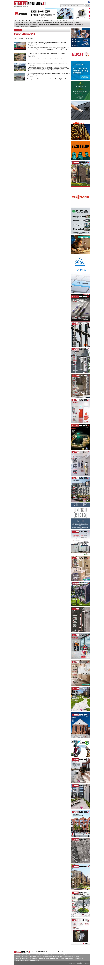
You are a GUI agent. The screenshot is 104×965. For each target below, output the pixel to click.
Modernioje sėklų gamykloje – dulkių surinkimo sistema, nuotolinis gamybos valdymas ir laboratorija (47, 43)
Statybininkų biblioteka (34, 26)
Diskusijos (17, 26)
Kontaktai (60, 951)
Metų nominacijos (34, 24)
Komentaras (53, 20)
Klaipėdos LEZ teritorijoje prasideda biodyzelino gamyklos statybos (47, 63)
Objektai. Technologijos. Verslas (29, 20)
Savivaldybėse (77, 22)
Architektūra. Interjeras (20, 22)
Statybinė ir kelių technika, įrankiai (44, 22)
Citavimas (55, 951)
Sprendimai (59, 20)
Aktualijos (19, 20)
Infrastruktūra (29, 22)
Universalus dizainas (54, 24)
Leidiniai (26, 26)
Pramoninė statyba (77, 20)
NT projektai (56, 22)
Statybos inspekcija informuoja (66, 22)
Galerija (22, 26)
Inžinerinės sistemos (67, 20)
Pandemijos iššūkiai (79, 24)
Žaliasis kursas (42, 24)
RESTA (47, 24)
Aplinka (34, 22)
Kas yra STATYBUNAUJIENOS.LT (39, 951)
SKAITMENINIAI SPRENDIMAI (43, 20)
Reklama (85, 2)
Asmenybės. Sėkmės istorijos (67, 24)
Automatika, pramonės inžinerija (22, 24)
